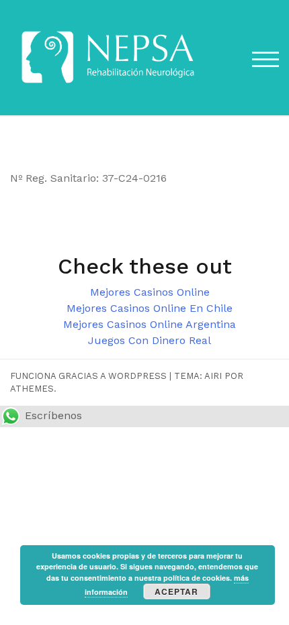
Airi (213, 376)
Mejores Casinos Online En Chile (150, 308)
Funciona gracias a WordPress (88, 376)
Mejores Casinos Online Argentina (149, 324)
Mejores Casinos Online (150, 292)
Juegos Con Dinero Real (149, 340)
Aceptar (176, 591)
